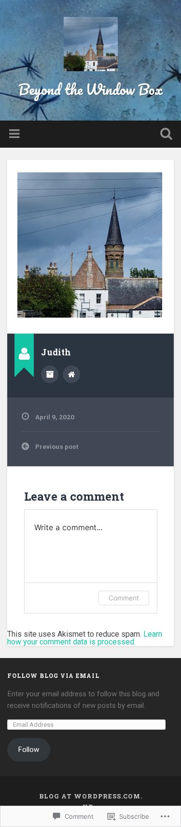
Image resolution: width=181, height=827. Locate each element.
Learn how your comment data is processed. (84, 637)
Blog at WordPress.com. (90, 796)
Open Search (164, 135)
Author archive (49, 374)
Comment (124, 598)
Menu (15, 134)
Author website (71, 374)
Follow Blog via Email (53, 675)
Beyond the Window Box (90, 89)
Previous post (56, 446)
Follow (28, 749)
